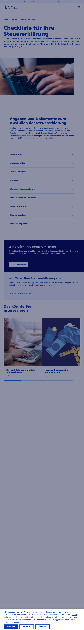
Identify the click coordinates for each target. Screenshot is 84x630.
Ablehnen (26, 627)
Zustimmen (10, 627)
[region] (42, 619)
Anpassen (42, 627)
